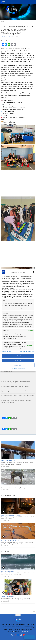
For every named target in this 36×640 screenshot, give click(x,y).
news (2, 21)
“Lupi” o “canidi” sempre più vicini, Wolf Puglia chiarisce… (17, 488)
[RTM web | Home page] (3, 2)
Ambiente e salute (10, 460)
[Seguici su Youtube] (24, 635)
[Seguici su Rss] (12, 635)
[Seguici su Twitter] (21, 635)
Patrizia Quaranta (6, 36)
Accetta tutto (18, 355)
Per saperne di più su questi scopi (26, 351)
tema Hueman (25, 631)
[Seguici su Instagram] (15, 635)
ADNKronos (6, 371)
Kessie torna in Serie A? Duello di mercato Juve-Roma (16, 386)
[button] (33, 272)
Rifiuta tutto (18, 360)
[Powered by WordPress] (13, 631)
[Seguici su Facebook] (18, 635)
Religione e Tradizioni (15, 515)
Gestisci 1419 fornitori (7, 351)
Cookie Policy (14, 368)
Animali (13, 486)
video (2, 515)
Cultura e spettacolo (15, 540)
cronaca (3, 486)
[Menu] (34, 2)
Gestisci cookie (29, 637)
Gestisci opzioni (18, 365)
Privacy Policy (21, 368)
